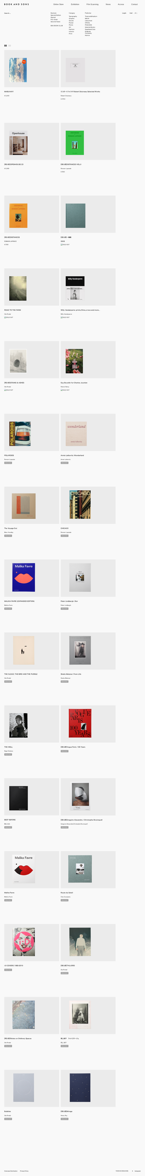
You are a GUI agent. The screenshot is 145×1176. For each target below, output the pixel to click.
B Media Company (88, 32)
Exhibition (75, 4)
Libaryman (88, 21)
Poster (71, 23)
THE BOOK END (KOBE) (122, 1171)
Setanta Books (90, 27)
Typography (73, 16)
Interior (71, 31)
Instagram (138, 1171)
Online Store (58, 4)
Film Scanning (92, 4)
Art (70, 27)
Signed (53, 17)
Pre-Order (54, 19)
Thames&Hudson (91, 16)
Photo (71, 25)
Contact (134, 4)
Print (70, 34)
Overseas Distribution (10, 1171)
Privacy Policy (24, 1171)
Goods (71, 21)
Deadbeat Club (90, 29)
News (108, 4)
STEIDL (87, 23)
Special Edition (56, 15)
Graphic (71, 18)
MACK (87, 18)
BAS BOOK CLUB (57, 26)
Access (121, 4)
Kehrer (87, 35)
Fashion (71, 29)
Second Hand (55, 22)
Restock (53, 13)
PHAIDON (88, 25)
